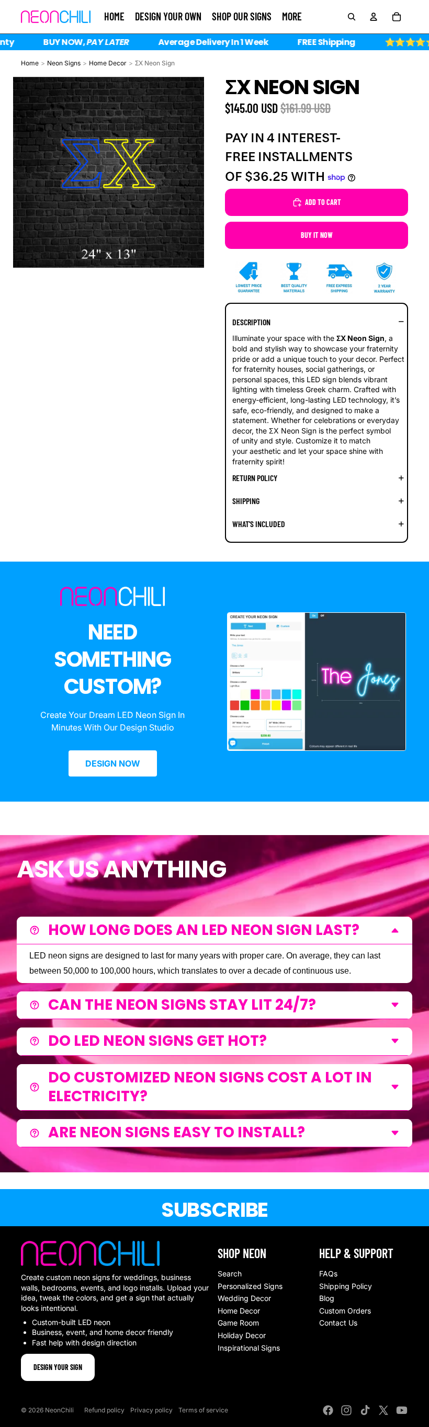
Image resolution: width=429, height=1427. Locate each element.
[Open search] (351, 16)
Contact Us (338, 1322)
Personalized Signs (250, 1286)
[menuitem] (292, 16)
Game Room (238, 1322)
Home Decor (108, 63)
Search (230, 1273)
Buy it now (317, 235)
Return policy (254, 478)
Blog (326, 1298)
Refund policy (104, 1410)
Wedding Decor (244, 1298)
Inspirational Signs (249, 1347)
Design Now (112, 763)
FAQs (328, 1273)
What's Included (258, 524)
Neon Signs (64, 63)
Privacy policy (151, 1410)
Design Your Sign (57, 1367)
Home (30, 63)
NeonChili (59, 1410)
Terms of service (203, 1410)
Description (251, 322)
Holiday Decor (242, 1335)
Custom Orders (345, 1310)
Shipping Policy (345, 1286)
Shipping (245, 501)
